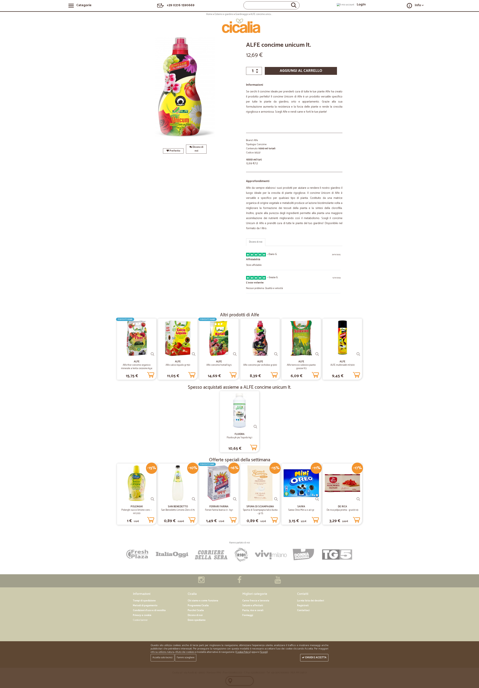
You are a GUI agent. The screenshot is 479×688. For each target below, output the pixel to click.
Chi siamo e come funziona (203, 601)
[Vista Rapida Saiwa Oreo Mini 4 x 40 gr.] (317, 499)
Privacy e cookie (142, 615)
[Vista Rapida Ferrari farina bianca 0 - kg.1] (235, 499)
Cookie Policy (243, 652)
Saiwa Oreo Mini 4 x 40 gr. (301, 510)
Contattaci (303, 610)
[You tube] (277, 582)
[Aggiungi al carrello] (150, 374)
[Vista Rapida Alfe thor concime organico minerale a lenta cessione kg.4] (152, 354)
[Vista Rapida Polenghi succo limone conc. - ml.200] (152, 499)
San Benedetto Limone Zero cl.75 (178, 510)
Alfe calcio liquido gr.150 (178, 365)
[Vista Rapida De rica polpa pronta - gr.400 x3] (358, 499)
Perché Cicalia (196, 610)
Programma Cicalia (198, 606)
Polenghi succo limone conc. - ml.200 (136, 511)
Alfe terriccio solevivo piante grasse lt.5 (301, 366)
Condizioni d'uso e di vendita (149, 610)
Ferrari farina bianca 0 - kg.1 (219, 510)
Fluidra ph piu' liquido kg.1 (239, 438)
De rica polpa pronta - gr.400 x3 (342, 510)
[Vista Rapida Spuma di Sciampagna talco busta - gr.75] (276, 499)
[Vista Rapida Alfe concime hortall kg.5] (235, 354)
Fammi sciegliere (185, 658)
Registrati (303, 606)
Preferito (174, 151)
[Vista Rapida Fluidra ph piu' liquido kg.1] (255, 427)
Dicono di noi (197, 149)
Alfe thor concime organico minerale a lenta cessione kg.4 (136, 366)
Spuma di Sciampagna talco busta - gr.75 (260, 511)
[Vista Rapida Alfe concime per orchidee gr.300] (276, 354)
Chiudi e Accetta (315, 658)
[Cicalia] (239, 25)
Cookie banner (140, 620)
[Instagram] (201, 582)
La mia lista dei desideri (310, 601)
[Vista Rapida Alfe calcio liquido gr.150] (194, 354)
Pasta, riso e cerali (252, 610)
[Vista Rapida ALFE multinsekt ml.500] (358, 354)
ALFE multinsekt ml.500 (342, 365)
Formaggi (247, 615)
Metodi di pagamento (145, 606)
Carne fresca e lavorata (255, 601)
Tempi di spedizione (144, 601)
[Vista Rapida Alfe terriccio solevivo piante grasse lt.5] (317, 354)
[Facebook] (239, 582)
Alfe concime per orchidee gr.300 (260, 365)
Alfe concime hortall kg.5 (218, 365)
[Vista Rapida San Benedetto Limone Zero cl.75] (194, 499)
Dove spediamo (196, 620)
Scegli (263, 652)
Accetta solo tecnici (162, 658)
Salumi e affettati (252, 606)
